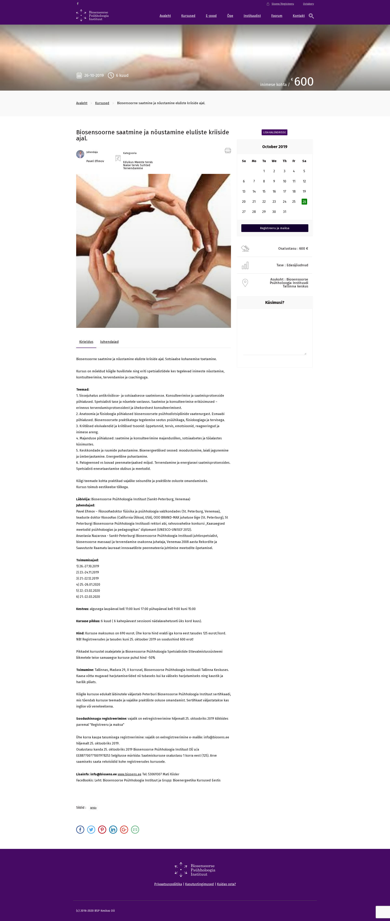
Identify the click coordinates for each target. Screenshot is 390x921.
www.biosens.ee (129, 774)
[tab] (86, 342)
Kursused (188, 16)
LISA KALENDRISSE (274, 132)
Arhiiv (93, 807)
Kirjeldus (86, 342)
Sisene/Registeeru (283, 3)
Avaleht (165, 16)
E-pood (211, 16)
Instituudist (252, 16)
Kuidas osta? (226, 884)
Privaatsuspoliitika (168, 884)
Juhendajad (109, 342)
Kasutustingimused (199, 884)
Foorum (276, 16)
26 (304, 202)
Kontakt (299, 16)
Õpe (230, 16)
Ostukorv (308, 3)
